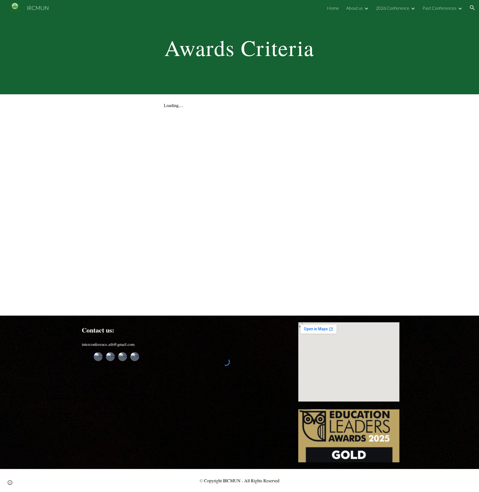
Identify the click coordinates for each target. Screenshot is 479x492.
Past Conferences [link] (439, 8)
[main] (239, 47)
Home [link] (333, 8)
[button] (472, 7)
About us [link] (354, 8)
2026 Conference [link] (392, 8)
